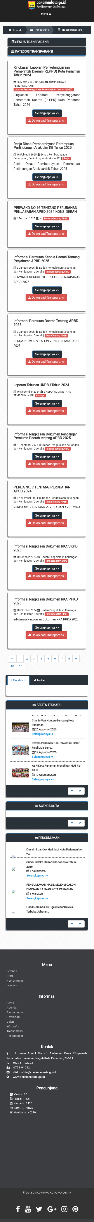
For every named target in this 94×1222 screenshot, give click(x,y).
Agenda (12, 1007)
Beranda (17, 30)
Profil (10, 975)
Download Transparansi (47, 120)
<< (12, 658)
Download (13, 1017)
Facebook (19, 680)
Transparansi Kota (71, 29)
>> (20, 665)
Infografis (13, 1026)
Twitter (40, 680)
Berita (10, 1003)
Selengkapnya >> (47, 113)
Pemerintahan (15, 980)
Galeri (10, 1021)
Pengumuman (15, 1012)
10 (12, 665)
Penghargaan (15, 1035)
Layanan (12, 985)
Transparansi (41, 29)
